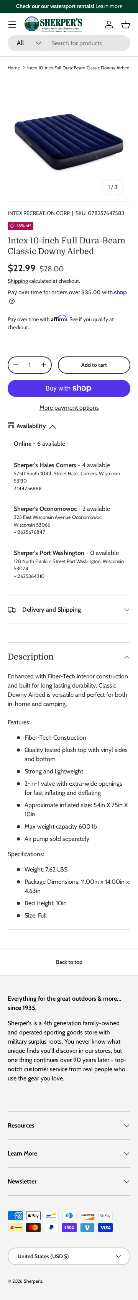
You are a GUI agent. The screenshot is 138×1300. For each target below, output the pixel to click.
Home (14, 68)
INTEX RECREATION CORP (39, 213)
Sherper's (33, 1281)
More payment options (69, 407)
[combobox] (69, 43)
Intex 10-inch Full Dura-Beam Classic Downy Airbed (78, 68)
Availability (31, 426)
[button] (125, 24)
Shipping (18, 280)
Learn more (108, 6)
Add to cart (94, 364)
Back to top (69, 962)
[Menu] (12, 24)
